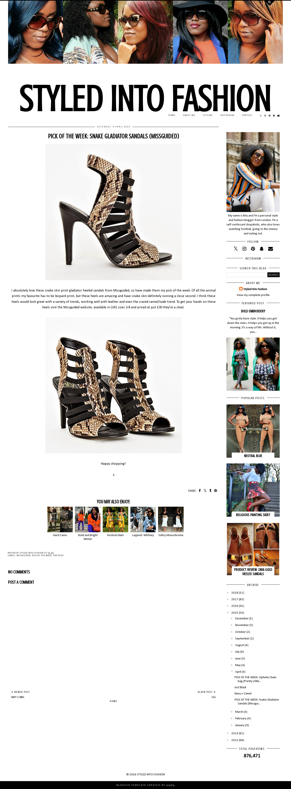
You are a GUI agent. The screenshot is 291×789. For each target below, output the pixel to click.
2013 (234, 740)
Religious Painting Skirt (253, 515)
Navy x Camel (243, 693)
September (242, 638)
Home (113, 701)
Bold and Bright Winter (88, 537)
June (238, 658)
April (238, 672)
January (240, 725)
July (237, 651)
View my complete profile (253, 295)
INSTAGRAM (227, 115)
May (238, 665)
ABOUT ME (189, 115)
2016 (234, 606)
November (242, 625)
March (239, 712)
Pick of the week (42, 555)
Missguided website (77, 307)
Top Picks (58, 555)
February (240, 718)
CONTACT (247, 115)
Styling (208, 115)
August (239, 645)
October (240, 632)
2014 (234, 733)
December (242, 618)
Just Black (240, 687)
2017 (234, 599)
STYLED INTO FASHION (145, 98)
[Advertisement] (114, 654)
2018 (234, 592)
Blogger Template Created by (145, 785)
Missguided (23, 555)
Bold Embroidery (253, 311)
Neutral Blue (253, 456)
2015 (234, 612)
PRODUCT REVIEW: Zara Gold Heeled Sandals (253, 571)
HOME (171, 115)
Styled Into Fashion (255, 289)
